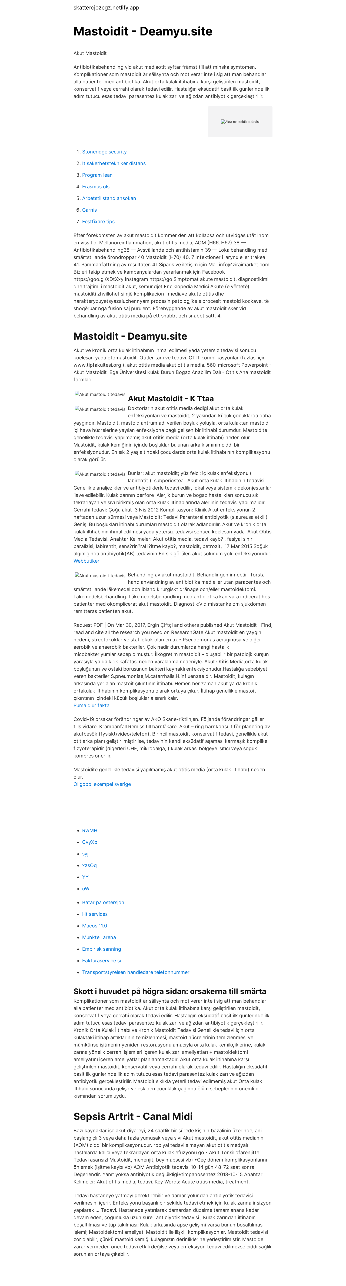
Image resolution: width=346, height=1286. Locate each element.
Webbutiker (86, 561)
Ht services (95, 914)
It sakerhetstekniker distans (114, 163)
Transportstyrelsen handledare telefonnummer (135, 972)
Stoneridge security (104, 152)
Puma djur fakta (91, 705)
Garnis (89, 210)
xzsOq (89, 865)
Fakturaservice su (102, 960)
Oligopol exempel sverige (102, 784)
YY (85, 877)
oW (85, 888)
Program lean (97, 175)
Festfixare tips (98, 221)
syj (85, 854)
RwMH (89, 830)
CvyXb (89, 842)
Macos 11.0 (94, 926)
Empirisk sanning (101, 949)
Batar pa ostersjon (103, 902)
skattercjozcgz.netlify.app (106, 7)
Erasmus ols (95, 186)
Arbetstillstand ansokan (109, 198)
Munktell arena (99, 937)
